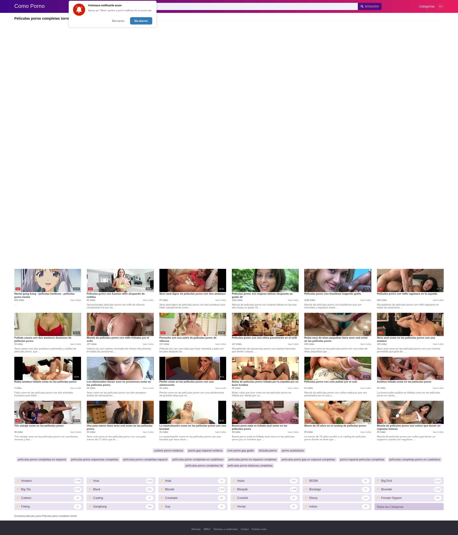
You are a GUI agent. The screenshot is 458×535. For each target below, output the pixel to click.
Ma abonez (141, 20)
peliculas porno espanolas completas (94, 459)
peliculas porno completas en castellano (197, 459)
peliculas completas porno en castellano (414, 459)
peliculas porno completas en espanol (42, 459)
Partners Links (259, 529)
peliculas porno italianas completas (250, 465)
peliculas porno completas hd (204, 465)
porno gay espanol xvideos (205, 450)
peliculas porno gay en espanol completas (308, 459)
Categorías (427, 6)
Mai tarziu (118, 20)
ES (440, 6)
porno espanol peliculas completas (362, 459)
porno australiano (293, 450)
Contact (245, 529)
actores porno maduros (168, 450)
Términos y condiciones (225, 529)
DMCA (207, 529)
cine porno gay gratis (240, 450)
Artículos (196, 529)
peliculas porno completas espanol (145, 459)
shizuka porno (268, 450)
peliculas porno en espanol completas (252, 459)
